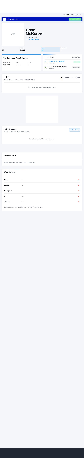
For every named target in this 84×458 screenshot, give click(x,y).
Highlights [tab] (68, 77)
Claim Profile (75, 19)
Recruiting (74, 14)
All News (75, 129)
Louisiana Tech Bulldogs (56, 61)
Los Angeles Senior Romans (58, 66)
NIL (81, 14)
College (66, 14)
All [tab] (62, 77)
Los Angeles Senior (32, 39)
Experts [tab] (77, 77)
